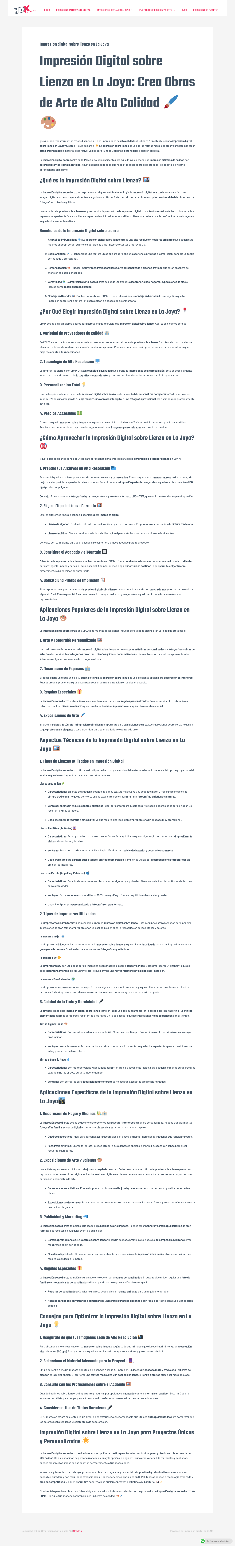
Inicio (47, 9)
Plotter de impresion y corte (155, 9)
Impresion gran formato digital (73, 9)
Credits (77, 1530)
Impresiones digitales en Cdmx (113, 9)
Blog (184, 9)
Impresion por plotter (205, 9)
